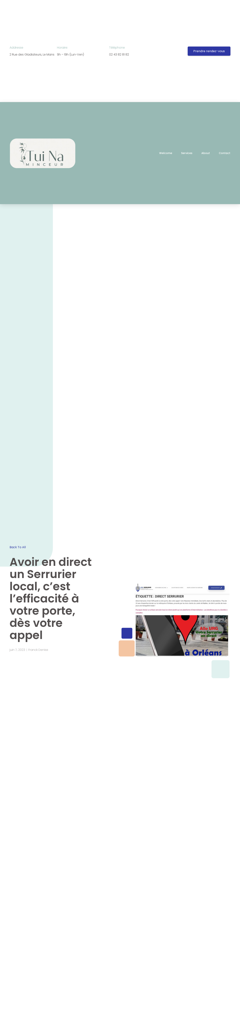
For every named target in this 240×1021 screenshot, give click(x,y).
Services (186, 153)
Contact (224, 153)
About (205, 153)
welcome (165, 153)
